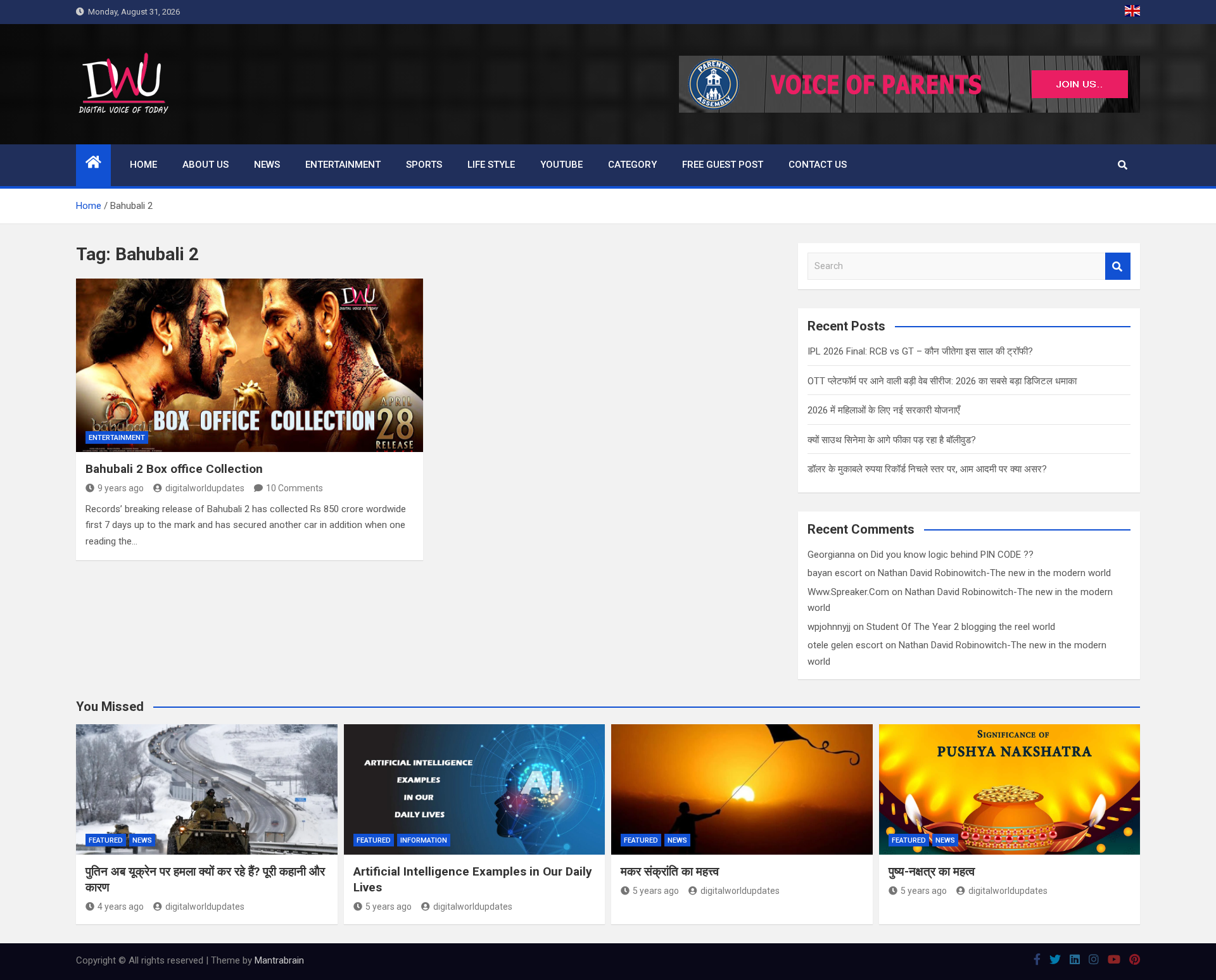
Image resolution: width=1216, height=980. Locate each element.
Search (1117, 266)
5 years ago (388, 906)
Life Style (491, 164)
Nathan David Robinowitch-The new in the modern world (994, 573)
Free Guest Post (722, 164)
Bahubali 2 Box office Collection (174, 469)
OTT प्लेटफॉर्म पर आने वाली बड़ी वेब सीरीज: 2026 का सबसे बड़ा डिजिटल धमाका (942, 381)
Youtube (561, 164)
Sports (424, 164)
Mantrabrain (279, 960)
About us (205, 164)
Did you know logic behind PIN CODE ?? (952, 554)
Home (143, 164)
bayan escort (835, 573)
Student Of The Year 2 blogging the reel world (960, 626)
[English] (1132, 12)
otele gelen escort (845, 645)
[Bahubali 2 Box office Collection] (249, 365)
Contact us (817, 164)
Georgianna (831, 554)
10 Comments (294, 488)
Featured (106, 840)
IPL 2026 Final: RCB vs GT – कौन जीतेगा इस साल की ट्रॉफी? (920, 351)
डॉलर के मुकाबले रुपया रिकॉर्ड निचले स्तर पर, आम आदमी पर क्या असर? (927, 469)
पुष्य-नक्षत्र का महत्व (932, 871)
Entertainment (343, 164)
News (267, 164)
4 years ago (121, 906)
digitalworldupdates (204, 488)
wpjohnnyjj (829, 626)
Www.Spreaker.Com (848, 592)
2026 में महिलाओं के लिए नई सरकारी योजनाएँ (884, 410)
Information (423, 840)
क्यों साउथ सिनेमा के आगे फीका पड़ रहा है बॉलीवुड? (892, 440)
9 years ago (121, 488)
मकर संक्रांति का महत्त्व (670, 871)
